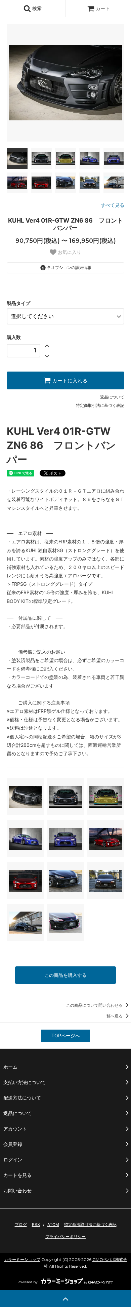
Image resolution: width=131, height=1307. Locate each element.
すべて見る (112, 205)
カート (103, 8)
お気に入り (68, 252)
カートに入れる (69, 381)
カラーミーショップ (22, 1259)
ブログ (21, 1224)
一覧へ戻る (113, 1015)
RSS (36, 1224)
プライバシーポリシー (65, 1236)
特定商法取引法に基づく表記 (90, 1224)
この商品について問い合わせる (95, 1005)
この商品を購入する (65, 975)
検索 (36, 8)
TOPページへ (65, 1035)
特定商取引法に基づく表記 (100, 405)
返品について (112, 396)
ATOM (53, 1224)
